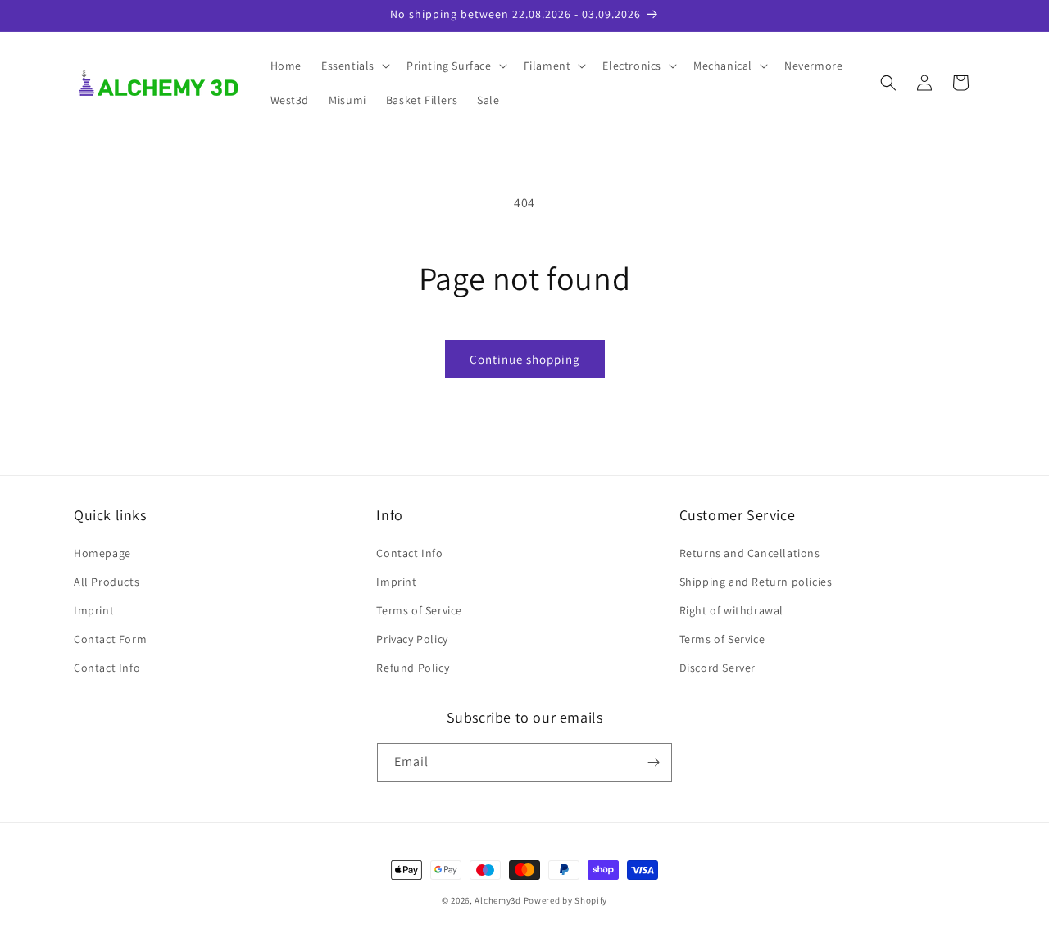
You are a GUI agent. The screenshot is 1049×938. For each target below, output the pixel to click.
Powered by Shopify (566, 900)
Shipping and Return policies (756, 581)
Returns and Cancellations (749, 553)
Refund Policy (412, 667)
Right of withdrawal (731, 610)
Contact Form (110, 639)
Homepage (102, 553)
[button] (354, 65)
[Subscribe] (653, 762)
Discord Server (717, 667)
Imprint (94, 610)
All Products (106, 581)
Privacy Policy (411, 639)
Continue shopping (525, 359)
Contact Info (107, 667)
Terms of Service (419, 610)
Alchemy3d (497, 900)
